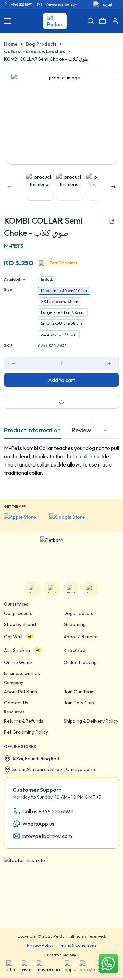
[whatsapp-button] (108, 963)
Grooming (75, 624)
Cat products (18, 613)
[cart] (102, 21)
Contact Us (16, 703)
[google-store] (72, 520)
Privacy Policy (40, 945)
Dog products (78, 613)
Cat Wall (13, 636)
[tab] (32, 430)
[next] (113, 186)
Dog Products (41, 44)
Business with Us (22, 673)
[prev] (9, 186)
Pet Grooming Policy (26, 732)
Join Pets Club (79, 703)
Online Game (18, 662)
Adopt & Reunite (81, 636)
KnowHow (75, 650)
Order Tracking (80, 662)
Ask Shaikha (17, 650)
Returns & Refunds (23, 721)
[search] (90, 21)
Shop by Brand (20, 624)
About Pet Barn (20, 692)
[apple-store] (24, 520)
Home (10, 44)
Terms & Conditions (77, 945)
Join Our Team (79, 692)
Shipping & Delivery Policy (91, 721)
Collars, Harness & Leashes (34, 51)
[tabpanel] (61, 469)
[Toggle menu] (7, 21)
